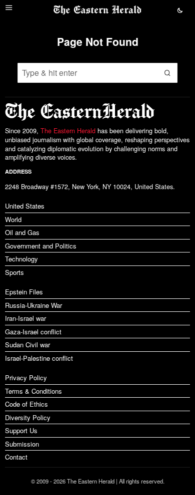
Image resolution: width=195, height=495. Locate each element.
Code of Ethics (26, 404)
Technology (21, 258)
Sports (14, 272)
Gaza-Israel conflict (33, 331)
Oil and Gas (22, 232)
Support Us (21, 430)
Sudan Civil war (27, 344)
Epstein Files (24, 291)
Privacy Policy (26, 377)
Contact (16, 457)
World (13, 219)
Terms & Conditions (33, 391)
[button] (168, 73)
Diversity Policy (27, 417)
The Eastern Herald (68, 130)
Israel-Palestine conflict (39, 358)
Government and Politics (40, 245)
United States (24, 206)
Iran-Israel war (25, 318)
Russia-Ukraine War (33, 305)
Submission (22, 444)
